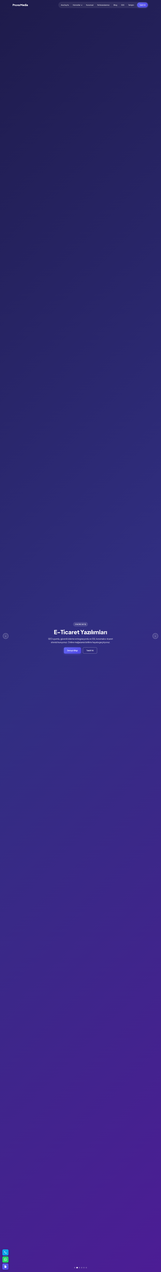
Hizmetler (76, 5)
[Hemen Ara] (5, 1252)
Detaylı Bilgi (70, 650)
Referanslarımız (103, 5)
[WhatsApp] (5, 1259)
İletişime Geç (90, 650)
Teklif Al (142, 5)
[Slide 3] (79, 1267)
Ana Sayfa (65, 5)
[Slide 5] (84, 1267)
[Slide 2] (77, 1267)
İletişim (131, 5)
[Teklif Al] (5, 1267)
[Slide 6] (86, 1267)
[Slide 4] (81, 1267)
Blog (115, 5)
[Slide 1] (74, 1267)
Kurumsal (89, 5)
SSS (122, 5)
